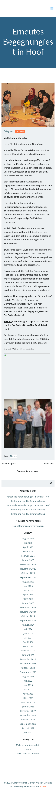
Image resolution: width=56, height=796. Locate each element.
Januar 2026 (28, 560)
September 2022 (28, 723)
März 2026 (28, 551)
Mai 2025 (28, 590)
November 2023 (28, 663)
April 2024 (28, 642)
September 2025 (28, 577)
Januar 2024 (28, 655)
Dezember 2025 (28, 564)
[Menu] (52, 8)
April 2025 (28, 594)
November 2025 (28, 568)
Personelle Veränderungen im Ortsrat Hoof (28, 496)
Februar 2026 (28, 555)
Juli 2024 (28, 629)
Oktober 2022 (28, 719)
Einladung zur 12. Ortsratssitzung (28, 501)
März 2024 (28, 646)
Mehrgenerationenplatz (28, 745)
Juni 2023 (28, 685)
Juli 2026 (28, 542)
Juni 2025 (28, 586)
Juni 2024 (28, 633)
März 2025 (28, 598)
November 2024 (28, 611)
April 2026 (28, 547)
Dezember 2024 (28, 607)
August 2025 (28, 581)
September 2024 (28, 620)
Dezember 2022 (28, 711)
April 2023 (28, 693)
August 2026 (28, 538)
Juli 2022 (28, 732)
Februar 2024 (28, 650)
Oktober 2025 (28, 573)
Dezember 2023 (28, 659)
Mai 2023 (28, 689)
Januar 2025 (28, 603)
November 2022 (28, 715)
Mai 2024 (28, 637)
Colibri (43, 786)
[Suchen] (51, 483)
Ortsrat (20, 131)
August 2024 (28, 624)
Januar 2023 (28, 706)
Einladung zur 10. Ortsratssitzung (28, 513)
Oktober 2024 (28, 616)
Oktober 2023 (28, 667)
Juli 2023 (28, 680)
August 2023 (28, 676)
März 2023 (28, 698)
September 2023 (28, 672)
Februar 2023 (28, 702)
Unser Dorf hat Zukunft (28, 753)
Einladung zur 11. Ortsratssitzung (28, 509)
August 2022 (28, 728)
